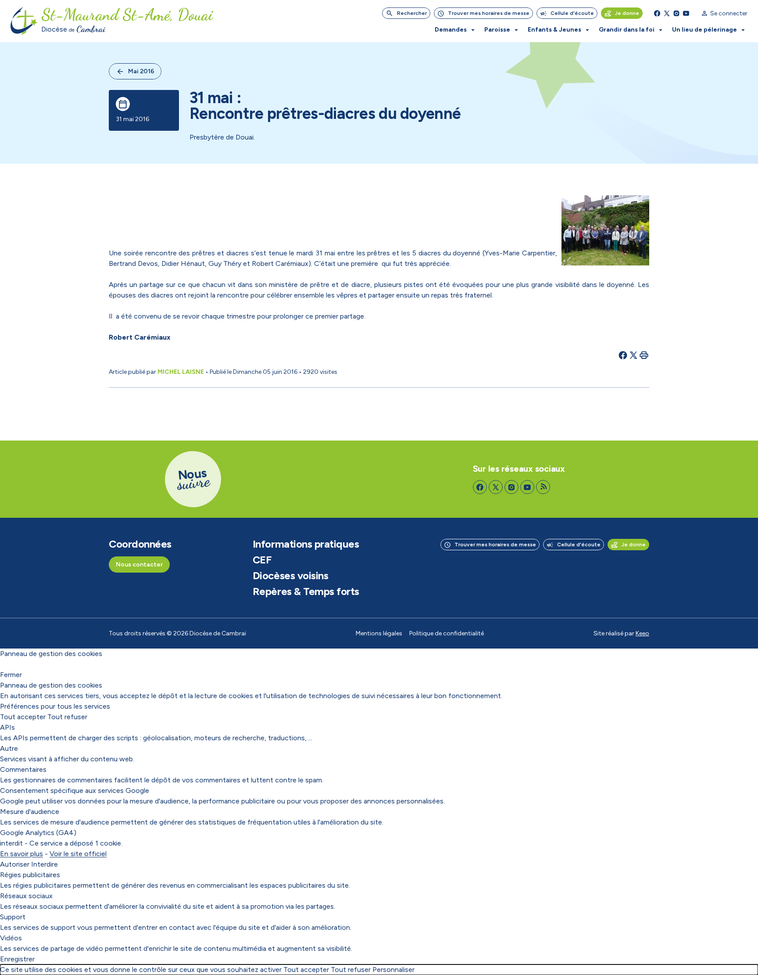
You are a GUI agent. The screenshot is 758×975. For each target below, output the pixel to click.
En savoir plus (21, 854)
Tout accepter (23, 717)
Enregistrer (17, 959)
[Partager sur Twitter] (633, 355)
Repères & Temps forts (306, 591)
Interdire (44, 864)
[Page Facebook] (657, 13)
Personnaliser (393, 969)
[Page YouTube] (686, 13)
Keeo (642, 633)
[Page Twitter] (667, 13)
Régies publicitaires (30, 875)
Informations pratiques (306, 544)
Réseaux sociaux (26, 896)
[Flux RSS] (543, 487)
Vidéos (11, 938)
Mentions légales (379, 633)
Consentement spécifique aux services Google (74, 790)
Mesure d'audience (29, 811)
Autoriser (14, 864)
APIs (7, 727)
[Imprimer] (644, 355)
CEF (262, 560)
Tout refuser (67, 717)
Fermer (11, 674)
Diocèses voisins (290, 575)
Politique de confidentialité (446, 633)
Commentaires (23, 769)
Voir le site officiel (78, 854)
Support (12, 917)
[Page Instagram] (676, 13)
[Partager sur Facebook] (623, 355)
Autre (9, 748)
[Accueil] (24, 21)
